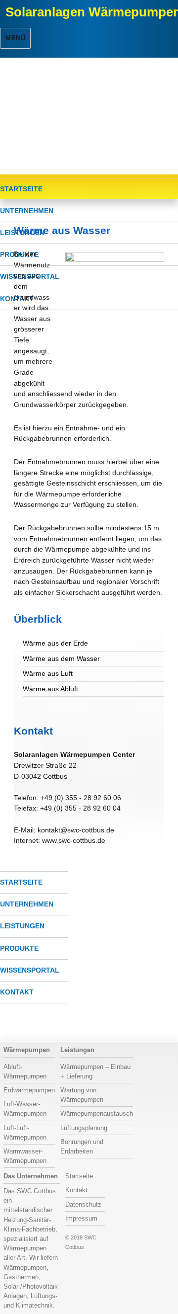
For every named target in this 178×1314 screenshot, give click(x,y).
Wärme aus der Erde (55, 643)
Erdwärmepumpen (29, 1090)
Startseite (21, 189)
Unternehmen (26, 211)
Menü (15, 38)
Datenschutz (83, 1204)
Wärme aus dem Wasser (61, 658)
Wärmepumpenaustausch (96, 1113)
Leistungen (22, 926)
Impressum (81, 1218)
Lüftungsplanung (83, 1128)
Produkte (19, 948)
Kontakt (17, 992)
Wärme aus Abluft (50, 689)
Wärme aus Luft (48, 673)
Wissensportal (29, 970)
